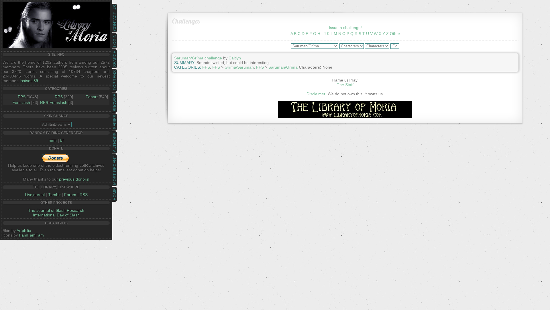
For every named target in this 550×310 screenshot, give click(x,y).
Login (114, 40)
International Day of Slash (56, 215)
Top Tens (114, 80)
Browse (114, 102)
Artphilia (24, 230)
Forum (70, 194)
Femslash (21, 102)
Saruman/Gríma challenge (198, 58)
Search (114, 59)
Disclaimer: (317, 94)
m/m (53, 140)
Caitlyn (235, 58)
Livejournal (35, 194)
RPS (59, 96)
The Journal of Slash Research (56, 210)
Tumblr (54, 194)
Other (395, 33)
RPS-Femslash (53, 102)
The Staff (345, 84)
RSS (84, 194)
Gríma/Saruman (239, 67)
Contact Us (114, 18)
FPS (21, 96)
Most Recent (114, 170)
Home (114, 194)
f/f (62, 140)
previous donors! (74, 179)
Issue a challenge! (345, 27)
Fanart (92, 96)
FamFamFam (31, 235)
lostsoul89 (29, 80)
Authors (114, 142)
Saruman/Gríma (283, 67)
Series (114, 122)
